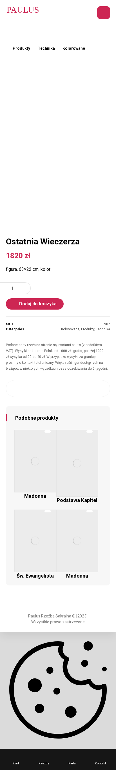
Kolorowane (70, 329)
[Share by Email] (100, 388)
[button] (103, 12)
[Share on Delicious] (72, 388)
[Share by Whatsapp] (86, 388)
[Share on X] (29, 388)
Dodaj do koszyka (38, 303)
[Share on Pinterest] (44, 388)
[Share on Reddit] (58, 388)
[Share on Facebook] (16, 388)
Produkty (87, 329)
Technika (103, 329)
